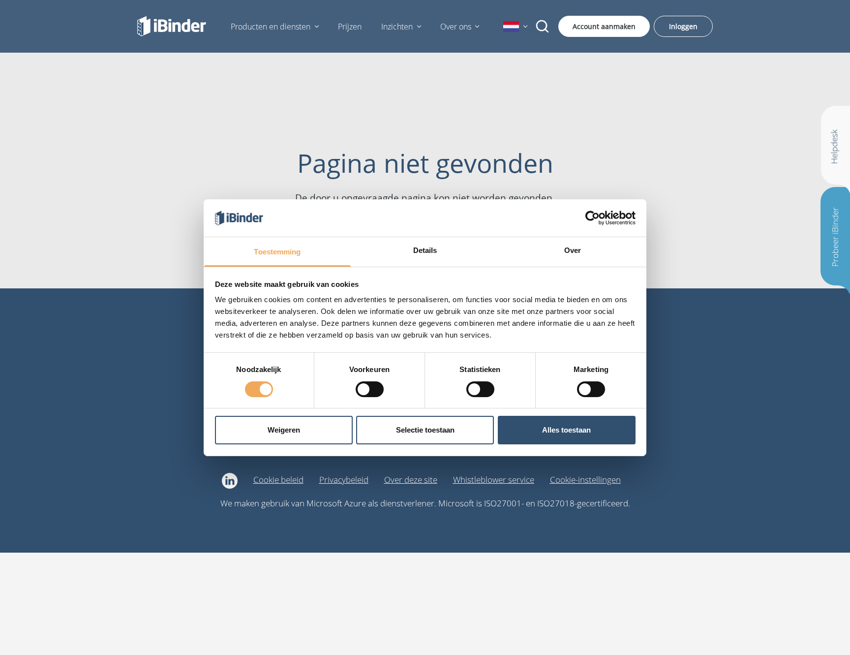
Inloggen (683, 26)
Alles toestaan (566, 430)
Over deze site (410, 479)
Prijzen (350, 26)
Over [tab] (572, 250)
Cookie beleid (278, 479)
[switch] (370, 389)
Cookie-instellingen (585, 479)
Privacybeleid (343, 479)
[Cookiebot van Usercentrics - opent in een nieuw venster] (592, 218)
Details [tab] (425, 250)
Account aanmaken (604, 26)
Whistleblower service (493, 479)
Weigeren (284, 430)
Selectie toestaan (425, 430)
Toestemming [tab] (277, 252)
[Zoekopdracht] (542, 26)
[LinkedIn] (230, 481)
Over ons (455, 26)
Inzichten (397, 26)
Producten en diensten (270, 26)
